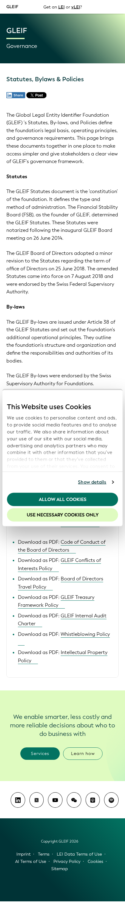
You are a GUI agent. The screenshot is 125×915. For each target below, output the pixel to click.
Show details (92, 482)
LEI (61, 7)
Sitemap (59, 869)
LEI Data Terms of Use (79, 854)
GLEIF (12, 6)
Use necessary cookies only (63, 515)
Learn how (83, 753)
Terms (43, 854)
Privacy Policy (66, 861)
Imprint (23, 854)
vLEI (75, 7)
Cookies (95, 861)
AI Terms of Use (30, 861)
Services (40, 753)
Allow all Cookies (62, 499)
